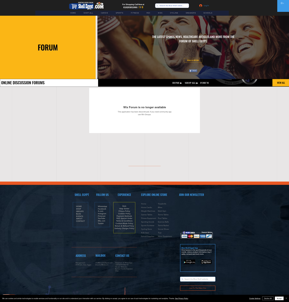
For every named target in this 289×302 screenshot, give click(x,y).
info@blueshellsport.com (104, 263)
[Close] (286, 298)
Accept (279, 298)
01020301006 (130, 7)
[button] (283, 3)
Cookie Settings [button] (254, 298)
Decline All (268, 298)
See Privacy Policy (181, 298)
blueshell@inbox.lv (101, 265)
